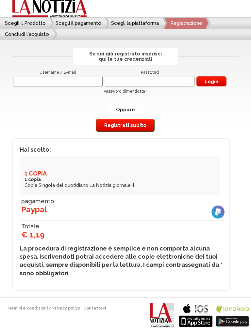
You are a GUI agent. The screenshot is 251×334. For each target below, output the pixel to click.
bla (195, 314)
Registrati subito (125, 125)
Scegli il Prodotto (25, 23)
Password (150, 72)
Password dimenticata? (125, 91)
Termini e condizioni (27, 308)
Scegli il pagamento (78, 23)
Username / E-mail (58, 72)
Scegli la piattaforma (135, 23)
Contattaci (94, 308)
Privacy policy (66, 308)
